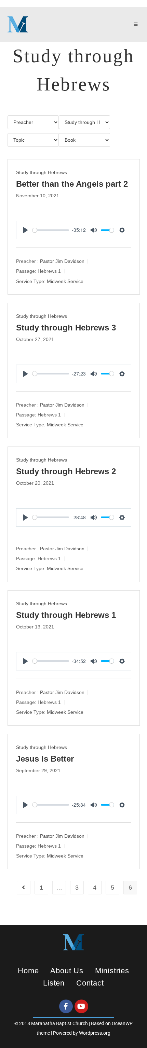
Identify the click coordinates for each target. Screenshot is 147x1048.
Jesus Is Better (45, 758)
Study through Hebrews (41, 172)
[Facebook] (66, 1006)
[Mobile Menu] (137, 24)
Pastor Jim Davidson (62, 261)
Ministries (112, 970)
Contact (90, 983)
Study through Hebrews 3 (66, 327)
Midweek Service (65, 281)
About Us (66, 970)
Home (28, 970)
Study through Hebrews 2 (66, 471)
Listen (54, 983)
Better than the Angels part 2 (72, 183)
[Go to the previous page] (23, 887)
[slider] (50, 230)
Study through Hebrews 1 (66, 615)
